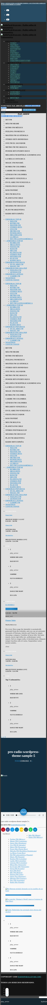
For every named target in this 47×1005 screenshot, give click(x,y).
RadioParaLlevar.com (29, 977)
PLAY (18, 106)
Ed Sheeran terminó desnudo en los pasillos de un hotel (18, 895)
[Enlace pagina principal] (23, 32)
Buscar (29, 110)
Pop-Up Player (12, 116)
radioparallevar (18, 825)
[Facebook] (7, 19)
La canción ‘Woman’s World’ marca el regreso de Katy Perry (19, 905)
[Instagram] (7, 15)
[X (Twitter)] (7, 10)
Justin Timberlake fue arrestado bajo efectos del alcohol (18, 916)
